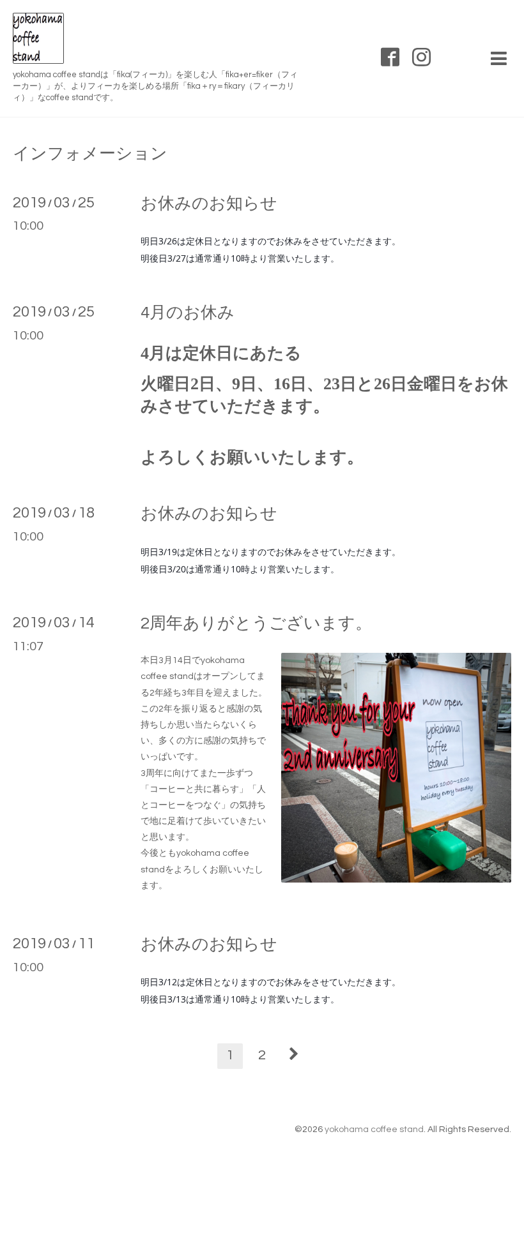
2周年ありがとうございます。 (256, 623)
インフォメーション (90, 153)
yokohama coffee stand (374, 1129)
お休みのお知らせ (209, 203)
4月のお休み (188, 312)
